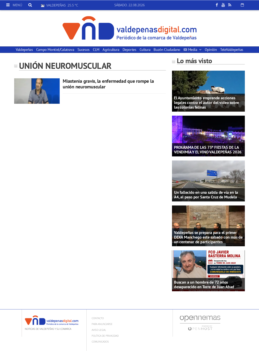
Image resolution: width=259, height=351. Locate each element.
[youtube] (223, 5)
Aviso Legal (99, 330)
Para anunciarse (102, 324)
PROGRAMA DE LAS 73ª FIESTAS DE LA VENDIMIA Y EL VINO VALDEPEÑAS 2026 (207, 150)
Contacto (98, 318)
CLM (96, 49)
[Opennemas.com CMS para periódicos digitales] (200, 322)
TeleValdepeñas (231, 49)
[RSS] (229, 5)
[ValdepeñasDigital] (129, 28)
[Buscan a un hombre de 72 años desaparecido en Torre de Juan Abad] (208, 270)
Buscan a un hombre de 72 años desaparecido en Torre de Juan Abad (204, 284)
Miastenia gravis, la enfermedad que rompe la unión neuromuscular (108, 84)
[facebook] (216, 5)
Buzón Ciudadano (167, 49)
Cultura (145, 49)
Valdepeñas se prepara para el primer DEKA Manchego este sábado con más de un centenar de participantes (208, 237)
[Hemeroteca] (242, 5)
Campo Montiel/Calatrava (55, 49)
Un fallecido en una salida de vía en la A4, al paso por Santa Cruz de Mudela (206, 195)
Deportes (129, 49)
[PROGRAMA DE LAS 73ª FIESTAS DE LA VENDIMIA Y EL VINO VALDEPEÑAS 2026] (208, 135)
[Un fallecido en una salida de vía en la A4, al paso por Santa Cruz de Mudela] (208, 180)
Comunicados (100, 341)
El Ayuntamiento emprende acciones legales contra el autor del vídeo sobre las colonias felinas (206, 102)
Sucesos (83, 49)
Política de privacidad (105, 335)
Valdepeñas (24, 49)
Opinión (211, 49)
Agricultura (111, 49)
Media (192, 49)
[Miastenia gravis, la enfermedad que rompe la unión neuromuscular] (37, 91)
